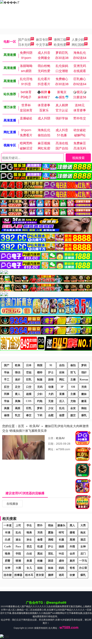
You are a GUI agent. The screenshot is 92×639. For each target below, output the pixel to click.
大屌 (18, 567)
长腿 (61, 539)
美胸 (17, 401)
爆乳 (84, 415)
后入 (62, 401)
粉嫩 (40, 560)
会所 (72, 553)
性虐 (40, 546)
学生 (29, 525)
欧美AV (34, 426)
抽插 (61, 546)
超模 (28, 394)
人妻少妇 (78, 39)
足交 (17, 386)
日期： (52, 443)
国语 (50, 560)
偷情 (6, 415)
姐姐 (40, 567)
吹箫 (72, 575)
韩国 (39, 365)
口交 (28, 386)
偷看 (40, 539)
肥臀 (7, 560)
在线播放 (12, 503)
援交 (73, 415)
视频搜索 (78, 157)
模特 (39, 372)
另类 (84, 386)
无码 (39, 386)
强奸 (84, 372)
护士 (51, 372)
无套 (51, 401)
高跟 (17, 408)
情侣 (17, 372)
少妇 (39, 394)
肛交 (6, 386)
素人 (17, 394)
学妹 (6, 372)
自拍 (62, 365)
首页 (21, 426)
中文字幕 (42, 44)
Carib (7, 546)
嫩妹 (84, 394)
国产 (6, 365)
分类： (52, 438)
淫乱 (50, 553)
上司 (18, 525)
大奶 (51, 394)
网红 (62, 379)
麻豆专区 (42, 39)
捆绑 (50, 575)
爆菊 (72, 532)
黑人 (72, 525)
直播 (62, 394)
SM (73, 386)
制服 (39, 379)
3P (62, 386)
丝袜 (62, 372)
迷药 (61, 575)
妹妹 (50, 567)
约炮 (39, 401)
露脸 (50, 532)
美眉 (29, 560)
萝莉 (84, 365)
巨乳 (28, 379)
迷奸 (17, 379)
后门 (83, 553)
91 (51, 365)
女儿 (29, 567)
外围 (72, 546)
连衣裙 (8, 575)
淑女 (18, 539)
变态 (29, 546)
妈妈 (61, 567)
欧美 (17, 365)
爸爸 (72, 567)
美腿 (6, 408)
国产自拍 (24, 39)
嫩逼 (84, 401)
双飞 (73, 372)
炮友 (83, 532)
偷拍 (73, 365)
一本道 (8, 525)
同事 (6, 394)
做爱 (62, 415)
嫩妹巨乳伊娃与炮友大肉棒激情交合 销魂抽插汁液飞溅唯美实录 (45, 428)
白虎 (7, 539)
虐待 (61, 560)
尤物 (73, 401)
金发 (73, 408)
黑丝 (40, 553)
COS (28, 401)
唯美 (29, 532)
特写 (61, 532)
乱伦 (62, 408)
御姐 (84, 408)
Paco (18, 546)
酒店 (83, 539)
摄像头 (61, 525)
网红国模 (78, 44)
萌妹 (50, 525)
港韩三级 (60, 39)
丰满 (7, 532)
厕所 (72, 560)
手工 (6, 379)
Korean (84, 379)
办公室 (83, 567)
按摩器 (18, 575)
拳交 (28, 415)
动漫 (51, 386)
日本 (28, 365)
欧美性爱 (60, 44)
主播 (73, 379)
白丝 (29, 553)
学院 (18, 553)
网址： (52, 449)
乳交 (17, 415)
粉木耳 (29, 575)
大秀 (83, 525)
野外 (40, 525)
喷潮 (18, 560)
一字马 (83, 560)
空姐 (28, 372)
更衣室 (40, 575)
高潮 (72, 539)
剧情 (51, 379)
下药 (39, 415)
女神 (83, 546)
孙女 (29, 539)
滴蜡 (50, 539)
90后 (61, 553)
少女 (51, 408)
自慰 (51, 415)
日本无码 (24, 44)
